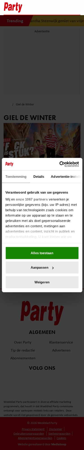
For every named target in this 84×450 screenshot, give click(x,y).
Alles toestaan (42, 253)
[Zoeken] (76, 7)
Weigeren (42, 282)
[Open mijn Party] (63, 7)
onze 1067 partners (32, 199)
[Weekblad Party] (22, 7)
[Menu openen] (49, 7)
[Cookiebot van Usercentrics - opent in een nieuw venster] (60, 164)
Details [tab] (38, 176)
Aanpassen (39, 267)
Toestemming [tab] (15, 176)
